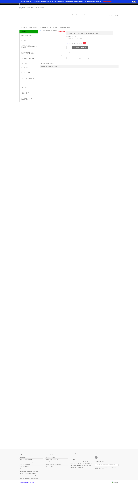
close (134, 1)
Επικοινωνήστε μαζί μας (26, 459)
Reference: (68, 36)
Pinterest (95, 58)
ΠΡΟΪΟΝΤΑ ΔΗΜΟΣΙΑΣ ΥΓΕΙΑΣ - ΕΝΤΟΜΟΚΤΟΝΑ (27, 53)
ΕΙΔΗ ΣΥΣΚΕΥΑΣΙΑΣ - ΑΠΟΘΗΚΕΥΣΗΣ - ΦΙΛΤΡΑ (27, 77)
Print (69, 52)
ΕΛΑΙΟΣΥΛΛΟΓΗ (25, 87)
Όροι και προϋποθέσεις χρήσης (28, 473)
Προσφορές (23, 457)
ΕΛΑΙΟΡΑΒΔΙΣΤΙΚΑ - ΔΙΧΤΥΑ (28, 83)
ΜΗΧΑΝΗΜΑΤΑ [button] (25, 63)
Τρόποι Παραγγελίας (25, 464)
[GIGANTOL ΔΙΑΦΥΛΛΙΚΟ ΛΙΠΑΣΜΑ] (52, 43)
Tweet (70, 58)
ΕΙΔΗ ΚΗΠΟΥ (24, 67)
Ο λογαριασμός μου (49, 454)
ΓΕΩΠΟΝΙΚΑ (24, 40)
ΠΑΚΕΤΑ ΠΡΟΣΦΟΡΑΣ (26, 36)
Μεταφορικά (23, 469)
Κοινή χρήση (78, 58)
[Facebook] (96, 457)
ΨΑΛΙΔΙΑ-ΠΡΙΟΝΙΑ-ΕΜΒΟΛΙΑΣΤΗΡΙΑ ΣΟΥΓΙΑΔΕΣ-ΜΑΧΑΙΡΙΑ (29, 46)
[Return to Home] (19, 28)
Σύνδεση (110, 15)
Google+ (87, 58)
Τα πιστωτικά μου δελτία (52, 459)
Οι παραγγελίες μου (50, 457)
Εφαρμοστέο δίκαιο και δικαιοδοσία (29, 471)
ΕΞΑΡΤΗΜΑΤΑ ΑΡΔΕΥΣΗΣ (27, 58)
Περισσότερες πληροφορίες (48, 63)
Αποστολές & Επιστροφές (26, 462)
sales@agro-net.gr (78, 467)
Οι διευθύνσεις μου (50, 462)
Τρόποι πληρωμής (24, 466)
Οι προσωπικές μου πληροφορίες (54, 464)
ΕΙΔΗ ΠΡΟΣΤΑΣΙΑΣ (26, 72)
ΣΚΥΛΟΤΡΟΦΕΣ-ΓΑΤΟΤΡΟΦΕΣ (25, 93)
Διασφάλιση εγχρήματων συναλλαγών (29, 476)
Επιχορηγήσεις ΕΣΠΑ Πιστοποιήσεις (26, 99)
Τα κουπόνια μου (50, 466)
